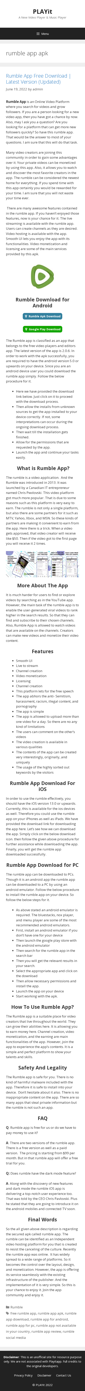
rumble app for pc (20, 1325)
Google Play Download (44, 329)
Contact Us (63, 1375)
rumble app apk (50, 1313)
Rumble (16, 1307)
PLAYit (42, 11)
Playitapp (55, 1361)
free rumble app (23, 1313)
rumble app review (46, 1331)
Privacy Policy (23, 1375)
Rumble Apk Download (44, 316)
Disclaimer (44, 1375)
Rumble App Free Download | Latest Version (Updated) (38, 78)
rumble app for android (49, 1319)
